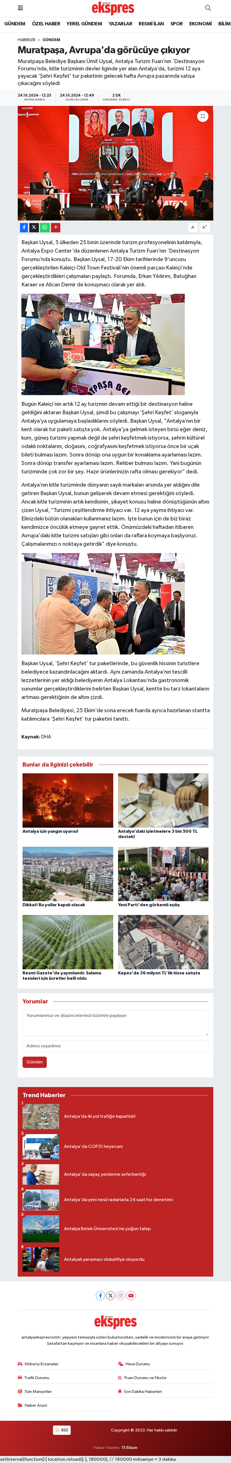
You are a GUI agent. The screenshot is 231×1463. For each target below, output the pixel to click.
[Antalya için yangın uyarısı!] (68, 800)
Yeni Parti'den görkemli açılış (149, 905)
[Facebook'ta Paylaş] (24, 227)
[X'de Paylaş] (34, 227)
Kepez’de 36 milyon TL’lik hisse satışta (159, 973)
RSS (64, 1430)
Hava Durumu (138, 1364)
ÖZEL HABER (46, 23)
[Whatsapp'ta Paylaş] (45, 227)
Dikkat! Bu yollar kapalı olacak (54, 905)
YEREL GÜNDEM (84, 23)
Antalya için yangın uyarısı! (50, 831)
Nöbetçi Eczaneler (42, 1364)
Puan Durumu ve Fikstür (146, 1378)
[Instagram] (120, 1295)
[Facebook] (100, 1295)
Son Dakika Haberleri (143, 1391)
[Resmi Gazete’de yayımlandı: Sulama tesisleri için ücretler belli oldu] (68, 941)
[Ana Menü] (20, 8)
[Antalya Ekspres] (113, 8)
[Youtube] (131, 1295)
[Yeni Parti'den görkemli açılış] (163, 873)
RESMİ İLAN (151, 23)
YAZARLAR (120, 23)
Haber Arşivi (36, 1405)
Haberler (26, 40)
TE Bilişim (129, 1448)
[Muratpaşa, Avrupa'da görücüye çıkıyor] (116, 163)
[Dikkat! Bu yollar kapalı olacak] (68, 873)
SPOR (176, 23)
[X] (110, 1295)
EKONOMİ (200, 23)
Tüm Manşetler (38, 1391)
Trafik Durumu (36, 1378)
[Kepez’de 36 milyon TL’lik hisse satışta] (163, 941)
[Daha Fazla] (55, 227)
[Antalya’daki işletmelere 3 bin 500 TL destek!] (163, 800)
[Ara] (208, 8)
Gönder (34, 1062)
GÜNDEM (14, 23)
